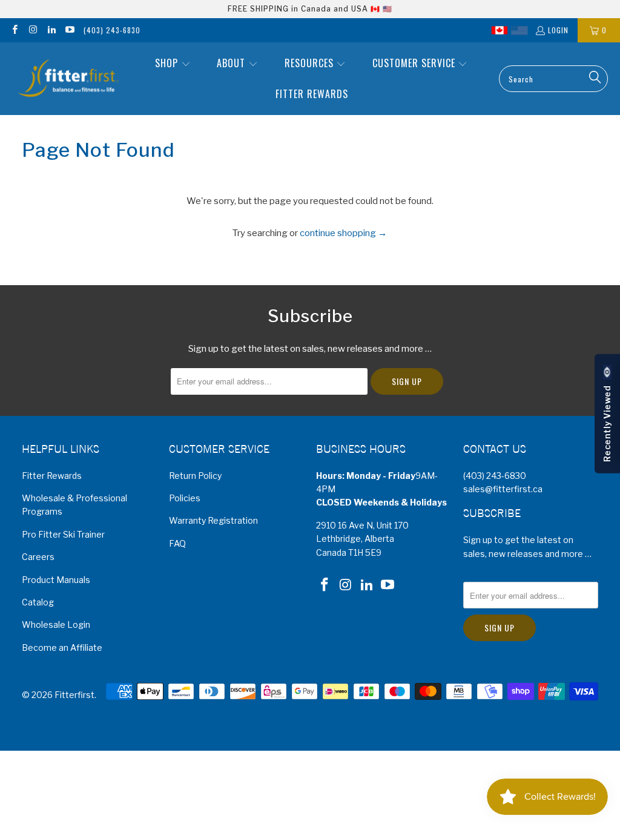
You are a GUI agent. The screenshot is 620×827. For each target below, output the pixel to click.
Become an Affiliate (62, 647)
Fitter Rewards (52, 475)
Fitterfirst (74, 695)
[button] (173, 63)
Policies (184, 498)
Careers (38, 557)
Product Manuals (56, 580)
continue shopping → (343, 233)
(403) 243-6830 (112, 30)
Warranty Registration (213, 520)
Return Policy (195, 475)
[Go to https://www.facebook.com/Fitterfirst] (14, 30)
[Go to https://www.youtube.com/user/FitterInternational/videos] (69, 30)
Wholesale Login (56, 624)
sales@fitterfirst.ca (502, 489)
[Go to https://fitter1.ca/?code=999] (499, 30)
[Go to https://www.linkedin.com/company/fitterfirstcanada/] (51, 30)
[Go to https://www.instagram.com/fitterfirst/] (32, 30)
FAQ (177, 543)
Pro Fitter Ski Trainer (63, 534)
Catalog (38, 602)
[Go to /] (67, 79)
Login (558, 30)
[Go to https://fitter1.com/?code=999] (519, 30)
